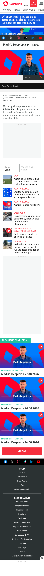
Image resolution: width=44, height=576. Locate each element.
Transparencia (22, 510)
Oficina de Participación (22, 539)
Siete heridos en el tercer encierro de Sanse (7, 232)
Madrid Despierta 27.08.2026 (22, 355)
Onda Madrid (29, 10)
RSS (41, 77)
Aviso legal (22, 547)
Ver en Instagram (18, 461)
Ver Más (22, 451)
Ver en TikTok (25, 462)
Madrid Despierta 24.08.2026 (22, 424)
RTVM (22, 469)
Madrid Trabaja (21, 189)
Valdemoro (19, 213)
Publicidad (22, 518)
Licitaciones (22, 531)
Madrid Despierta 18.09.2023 (22, 62)
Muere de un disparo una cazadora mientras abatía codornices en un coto (7, 179)
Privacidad (22, 543)
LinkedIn (33, 38)
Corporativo (22, 498)
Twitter (11, 37)
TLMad (17, 10)
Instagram (18, 38)
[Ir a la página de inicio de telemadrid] (12, 3)
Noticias (7, 10)
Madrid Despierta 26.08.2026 (22, 389)
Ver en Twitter (12, 462)
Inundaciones (21, 241)
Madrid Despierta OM (12, 371)
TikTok (25, 37)
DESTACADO (12, 17)
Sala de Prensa (22, 502)
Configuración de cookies (22, 556)
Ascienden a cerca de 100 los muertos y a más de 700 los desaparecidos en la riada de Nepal (7, 244)
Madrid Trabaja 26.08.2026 (7, 205)
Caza (16, 176)
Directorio (22, 514)
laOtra (22, 485)
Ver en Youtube (38, 461)
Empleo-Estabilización (22, 527)
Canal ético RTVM (22, 535)
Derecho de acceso (22, 522)
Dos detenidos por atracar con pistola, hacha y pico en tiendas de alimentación (7, 216)
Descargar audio (35, 77)
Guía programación (22, 489)
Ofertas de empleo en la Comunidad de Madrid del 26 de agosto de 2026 (7, 192)
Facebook (3, 37)
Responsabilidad (22, 506)
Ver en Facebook (5, 462)
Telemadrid (22, 477)
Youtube (40, 38)
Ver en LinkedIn (31, 461)
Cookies (22, 552)
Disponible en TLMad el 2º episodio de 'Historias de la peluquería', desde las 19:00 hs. (21, 20)
